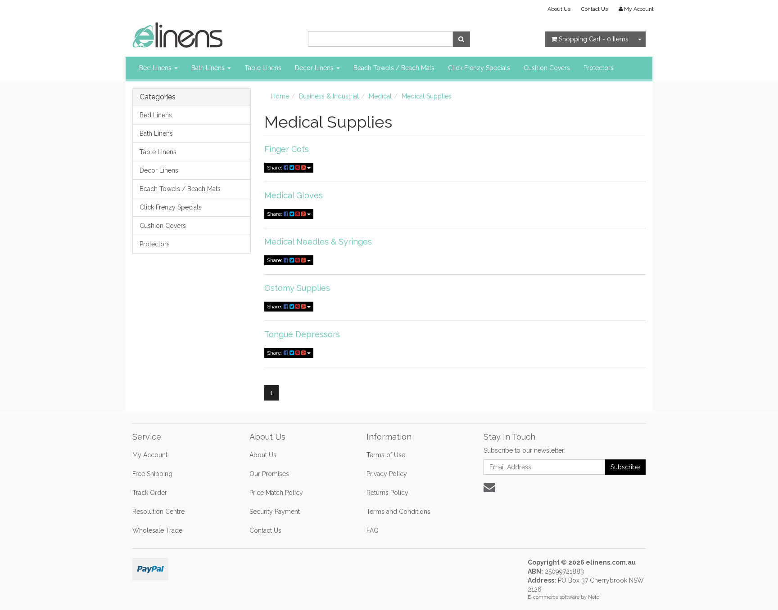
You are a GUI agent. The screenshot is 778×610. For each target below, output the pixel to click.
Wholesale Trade (157, 530)
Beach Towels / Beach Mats (393, 67)
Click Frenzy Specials (479, 67)
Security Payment (274, 511)
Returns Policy (387, 492)
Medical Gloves (293, 195)
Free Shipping (152, 473)
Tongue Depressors (302, 334)
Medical (380, 96)
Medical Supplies (427, 96)
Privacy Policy (386, 473)
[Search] (461, 39)
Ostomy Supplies (297, 288)
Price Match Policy (276, 492)
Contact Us (594, 9)
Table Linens (262, 67)
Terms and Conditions (398, 511)
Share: (275, 168)
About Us (558, 9)
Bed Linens (156, 67)
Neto (593, 597)
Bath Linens (208, 67)
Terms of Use (385, 455)
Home (280, 96)
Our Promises (269, 473)
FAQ (372, 530)
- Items (594, 39)
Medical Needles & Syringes (318, 241)
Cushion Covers (547, 67)
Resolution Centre (158, 511)
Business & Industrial (329, 96)
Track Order (149, 492)
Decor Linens (315, 67)
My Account (149, 455)
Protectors (599, 67)
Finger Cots (286, 149)
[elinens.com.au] (177, 34)
